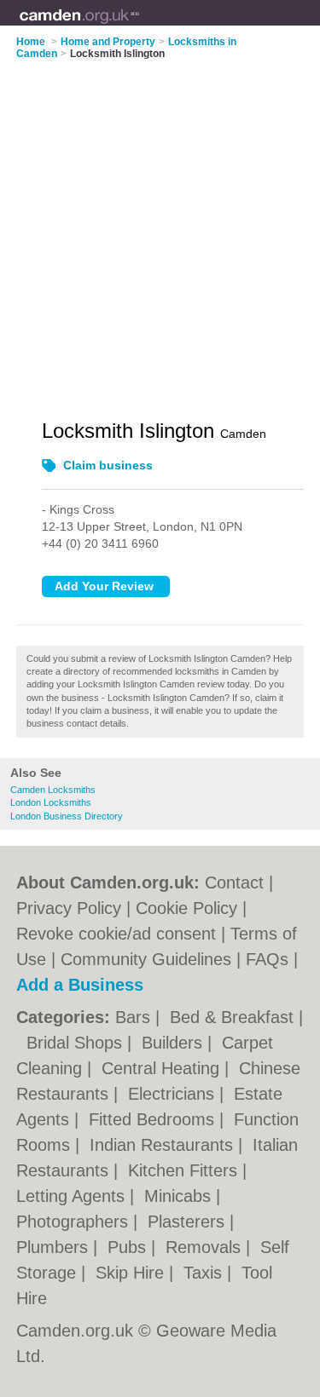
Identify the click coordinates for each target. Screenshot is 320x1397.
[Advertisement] (160, 228)
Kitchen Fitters (185, 1170)
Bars (135, 1017)
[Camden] (140, 26)
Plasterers (189, 1221)
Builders (174, 1042)
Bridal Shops (76, 1042)
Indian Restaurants (164, 1144)
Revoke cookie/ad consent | (123, 933)
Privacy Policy (68, 908)
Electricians (173, 1093)
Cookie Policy (186, 908)
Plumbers (54, 1247)
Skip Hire (132, 1272)
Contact (234, 882)
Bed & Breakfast (234, 1017)
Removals (206, 1247)
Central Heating (163, 1068)
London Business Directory (66, 816)
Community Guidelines (146, 959)
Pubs (129, 1247)
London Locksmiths (50, 802)
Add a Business (79, 984)
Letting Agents (73, 1196)
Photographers (74, 1221)
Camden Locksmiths (53, 790)
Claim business (108, 465)
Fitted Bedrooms (154, 1119)
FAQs (267, 959)
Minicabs (180, 1196)
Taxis (205, 1272)
